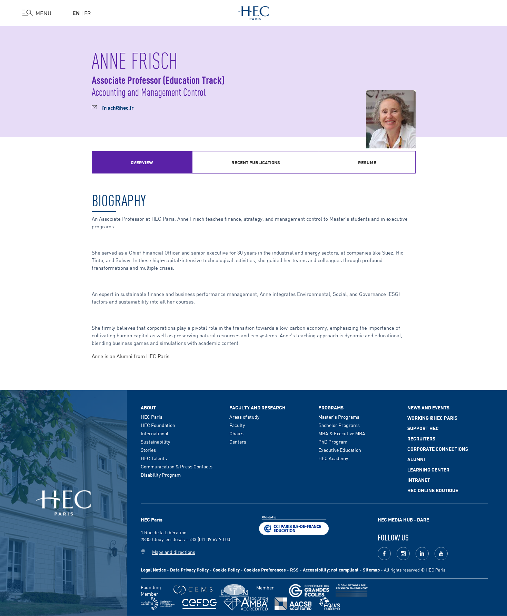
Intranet (418, 479)
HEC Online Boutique (432, 490)
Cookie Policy (226, 569)
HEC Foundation (158, 424)
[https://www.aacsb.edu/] (293, 603)
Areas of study (244, 416)
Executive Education (339, 449)
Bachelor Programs (339, 424)
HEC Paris (151, 416)
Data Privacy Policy (189, 569)
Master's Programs (338, 416)
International (154, 433)
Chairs (236, 433)
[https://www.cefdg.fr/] (199, 604)
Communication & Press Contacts (176, 466)
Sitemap (371, 569)
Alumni (416, 459)
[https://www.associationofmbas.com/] (245, 603)
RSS (294, 569)
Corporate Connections (437, 448)
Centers (237, 441)
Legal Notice (153, 569)
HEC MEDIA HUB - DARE (403, 519)
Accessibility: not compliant (331, 569)
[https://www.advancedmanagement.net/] (352, 590)
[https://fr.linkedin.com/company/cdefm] (158, 603)
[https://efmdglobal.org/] (329, 603)
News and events (428, 407)
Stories (148, 449)
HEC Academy (333, 458)
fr (87, 13)
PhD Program (332, 441)
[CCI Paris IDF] (294, 524)
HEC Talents (154, 458)
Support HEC (423, 428)
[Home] (253, 12)
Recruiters (421, 438)
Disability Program (161, 474)
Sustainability (155, 441)
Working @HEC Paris (432, 417)
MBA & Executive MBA (341, 433)
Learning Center (428, 469)
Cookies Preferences (265, 569)
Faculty (237, 424)
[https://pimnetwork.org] (234, 590)
